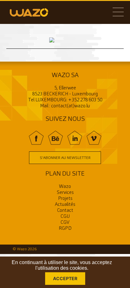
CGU (65, 216)
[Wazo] (29, 12)
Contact (65, 210)
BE (55, 138)
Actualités (65, 204)
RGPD (65, 228)
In (74, 138)
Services (65, 192)
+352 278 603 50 (85, 100)
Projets (65, 198)
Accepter (65, 278)
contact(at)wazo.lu (70, 106)
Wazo (65, 186)
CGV (65, 222)
